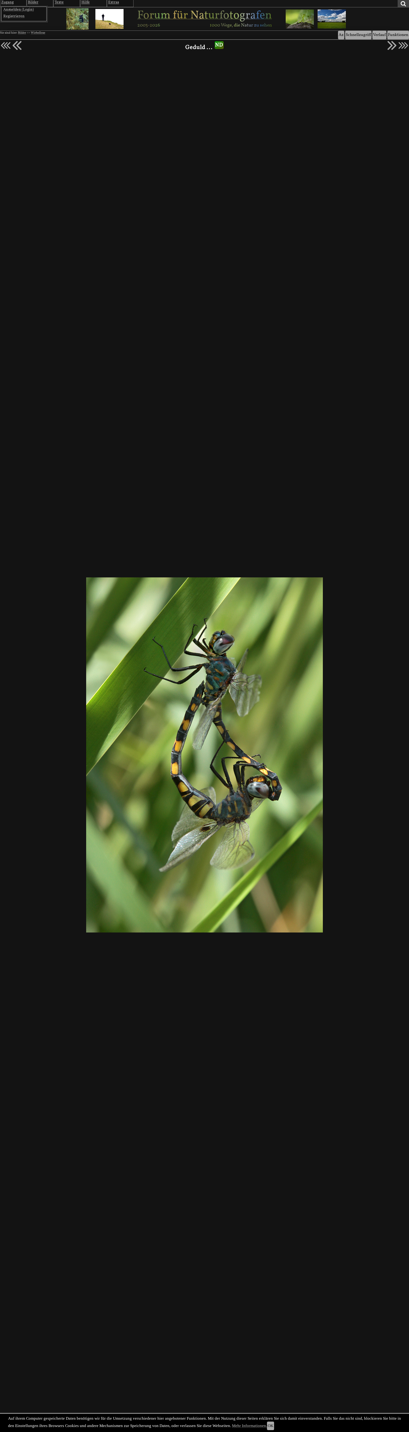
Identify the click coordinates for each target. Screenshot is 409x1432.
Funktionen (398, 35)
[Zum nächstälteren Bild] (403, 45)
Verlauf (379, 35)
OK (270, 1425)
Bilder (22, 33)
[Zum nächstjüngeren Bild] (5, 45)
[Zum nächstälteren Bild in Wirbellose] (392, 45)
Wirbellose (38, 33)
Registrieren (14, 16)
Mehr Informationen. (249, 1425)
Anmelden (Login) (18, 9)
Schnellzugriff (358, 35)
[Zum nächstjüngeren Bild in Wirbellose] (17, 45)
